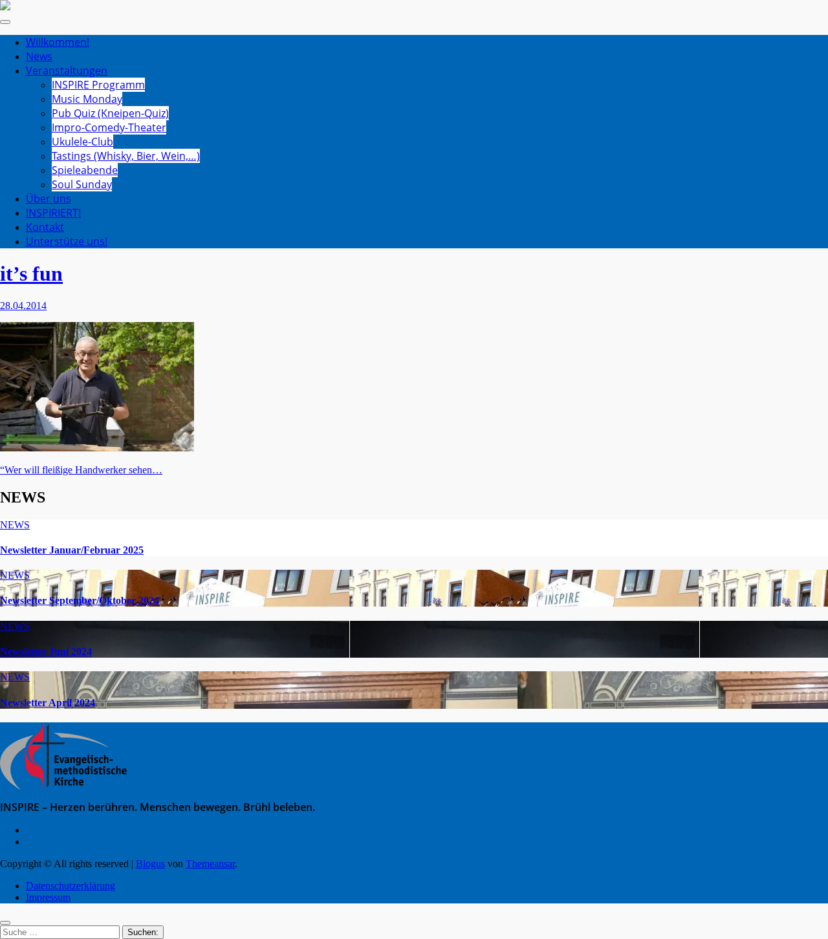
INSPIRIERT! (53, 213)
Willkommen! (57, 42)
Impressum (48, 897)
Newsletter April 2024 (47, 702)
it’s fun (31, 273)
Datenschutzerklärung (70, 885)
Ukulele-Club (82, 142)
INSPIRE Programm (98, 85)
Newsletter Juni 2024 (46, 651)
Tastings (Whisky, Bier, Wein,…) (126, 156)
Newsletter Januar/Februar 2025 (72, 550)
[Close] (5, 923)
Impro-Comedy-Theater (109, 127)
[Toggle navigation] (5, 22)
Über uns (48, 198)
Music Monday (87, 99)
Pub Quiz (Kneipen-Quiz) (110, 113)
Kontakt (45, 227)
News (39, 56)
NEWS (15, 524)
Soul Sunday (82, 184)
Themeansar (210, 863)
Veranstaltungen (66, 70)
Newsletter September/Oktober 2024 (79, 600)
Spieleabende (85, 170)
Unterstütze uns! (66, 241)
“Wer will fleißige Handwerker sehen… (81, 469)
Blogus (150, 863)
